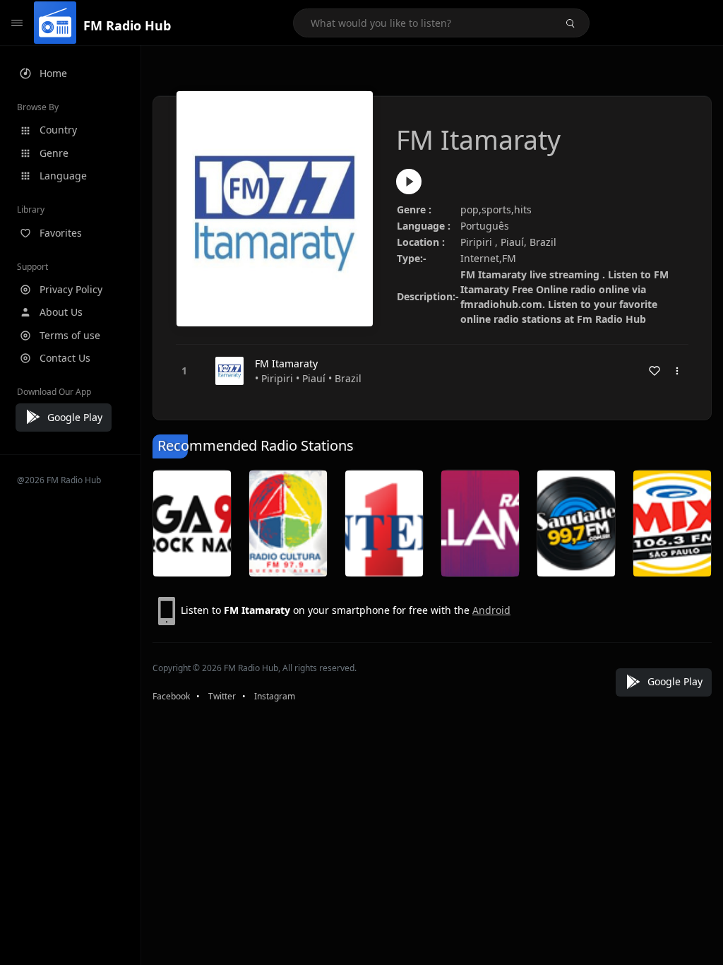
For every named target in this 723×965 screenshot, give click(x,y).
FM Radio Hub (127, 25)
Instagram (274, 696)
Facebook (171, 696)
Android (491, 610)
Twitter (222, 696)
